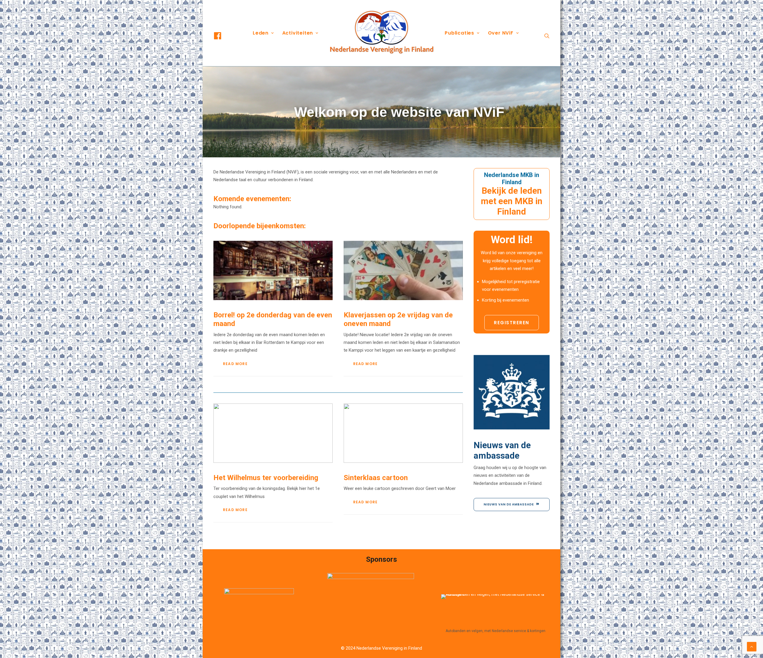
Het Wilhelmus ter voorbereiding (265, 478)
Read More (235, 363)
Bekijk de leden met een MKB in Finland (511, 201)
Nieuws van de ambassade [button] (509, 504)
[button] (222, 36)
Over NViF (501, 33)
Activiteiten (297, 33)
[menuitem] (222, 36)
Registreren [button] (511, 322)
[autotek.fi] (495, 610)
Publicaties (459, 33)
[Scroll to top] (751, 646)
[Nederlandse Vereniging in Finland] (381, 33)
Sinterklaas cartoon (376, 478)
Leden (261, 33)
